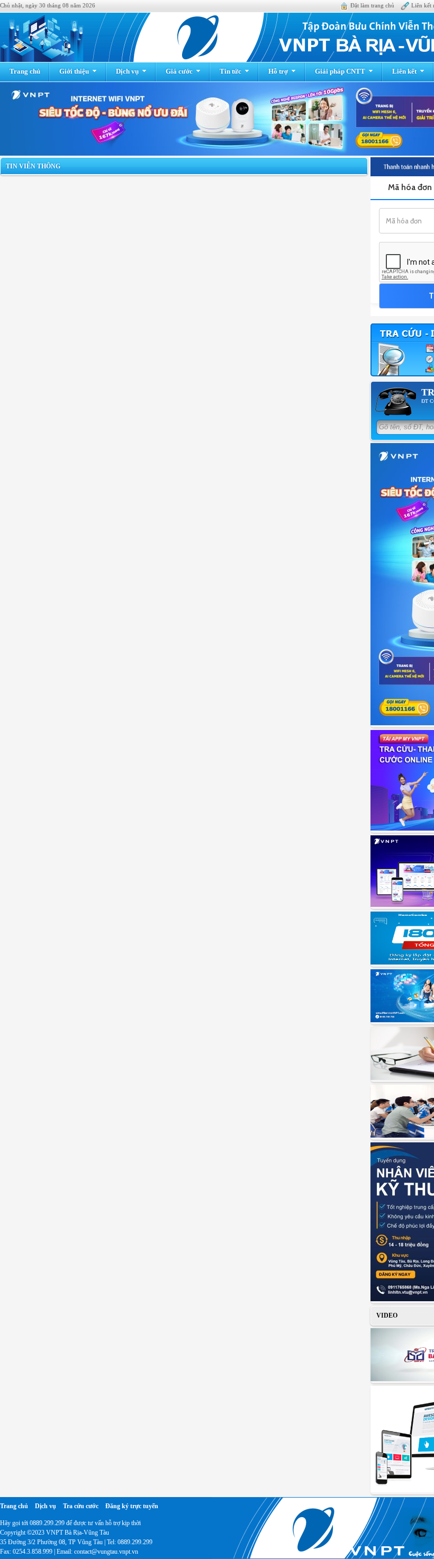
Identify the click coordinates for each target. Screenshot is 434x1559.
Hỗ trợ (278, 71)
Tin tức (230, 71)
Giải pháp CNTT (340, 71)
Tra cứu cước (80, 1506)
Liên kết (404, 71)
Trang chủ (25, 71)
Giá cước (179, 71)
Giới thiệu (74, 71)
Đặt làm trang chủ (372, 5)
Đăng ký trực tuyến (131, 1506)
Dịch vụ (127, 71)
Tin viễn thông (33, 166)
